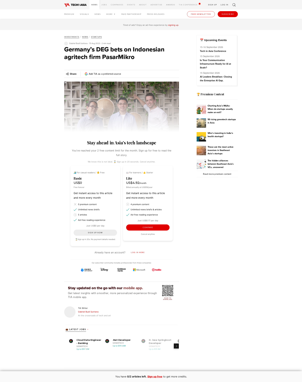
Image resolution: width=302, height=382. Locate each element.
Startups (96, 37)
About (143, 5)
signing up (173, 25)
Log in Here (138, 252)
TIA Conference (188, 5)
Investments (71, 37)
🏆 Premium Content (210, 94)
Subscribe (228, 14)
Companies (117, 5)
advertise (156, 5)
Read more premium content (217, 174)
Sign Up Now (95, 232)
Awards (170, 5)
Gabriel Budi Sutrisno (88, 311)
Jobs (104, 5)
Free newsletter (201, 14)
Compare (148, 227)
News (94, 5)
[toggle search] (234, 4)
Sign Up (212, 5)
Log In (224, 5)
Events (131, 5)
